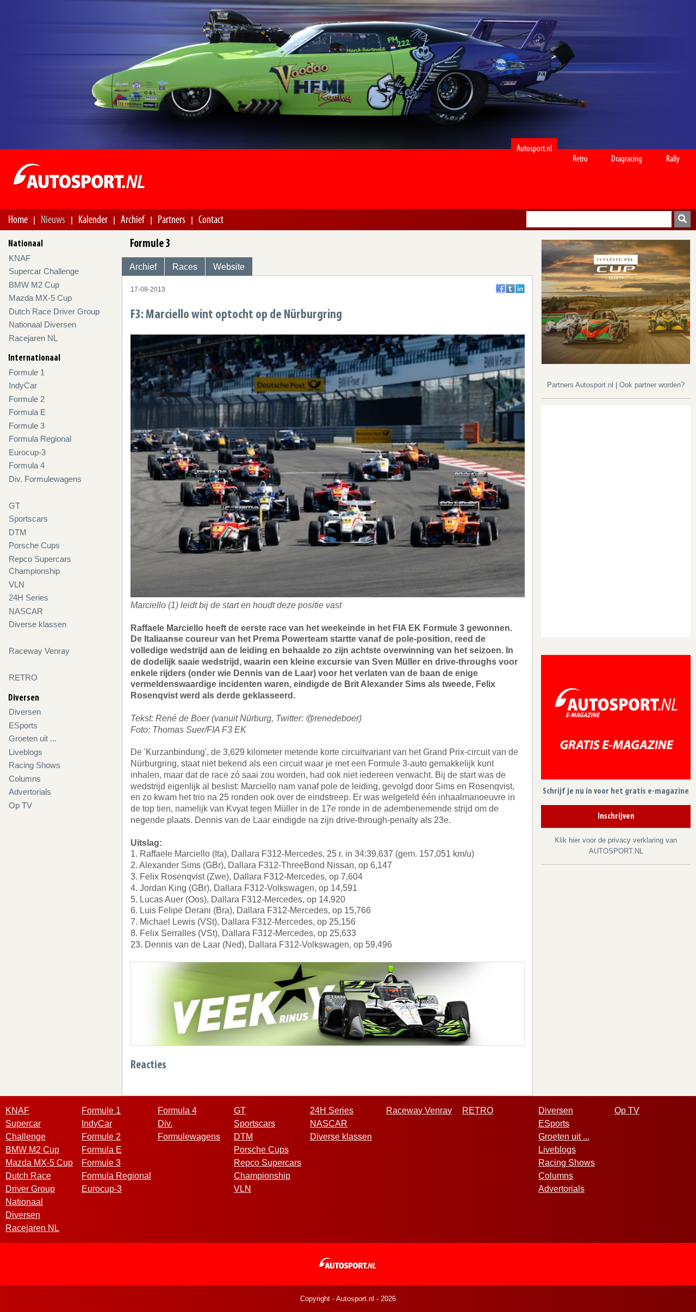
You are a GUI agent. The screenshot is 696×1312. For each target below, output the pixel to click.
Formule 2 (27, 399)
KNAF (19, 258)
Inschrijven (616, 816)
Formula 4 (27, 465)
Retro (580, 158)
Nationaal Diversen (42, 324)
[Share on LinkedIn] (520, 288)
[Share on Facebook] (500, 288)
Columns (25, 778)
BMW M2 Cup (34, 284)
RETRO (23, 677)
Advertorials (30, 791)
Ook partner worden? (652, 385)
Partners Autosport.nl (581, 385)
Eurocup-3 (27, 452)
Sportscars (28, 518)
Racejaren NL (33, 338)
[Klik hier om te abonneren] (616, 719)
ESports (23, 725)
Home (18, 219)
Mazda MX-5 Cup (40, 297)
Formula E (27, 412)
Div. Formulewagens (45, 479)
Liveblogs (25, 752)
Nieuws (53, 219)
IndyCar (23, 385)
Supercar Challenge (44, 271)
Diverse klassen (37, 624)
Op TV (20, 805)
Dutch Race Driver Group (54, 311)
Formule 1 (27, 372)
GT (14, 505)
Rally (673, 158)
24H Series (28, 597)
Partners (171, 219)
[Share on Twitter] (510, 288)
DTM (18, 532)
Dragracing (626, 158)
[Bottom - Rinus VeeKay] (327, 1003)
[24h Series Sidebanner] (616, 301)
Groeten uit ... (33, 738)
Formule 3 (27, 425)
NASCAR (26, 611)
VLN (16, 584)
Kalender (93, 219)
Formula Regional (40, 438)
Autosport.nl (534, 148)
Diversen (25, 711)
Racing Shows (34, 765)
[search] (682, 219)
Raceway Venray (39, 650)
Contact (210, 219)
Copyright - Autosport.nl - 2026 (348, 1299)
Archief (133, 219)
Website (229, 266)
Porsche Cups (34, 545)
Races (184, 266)
